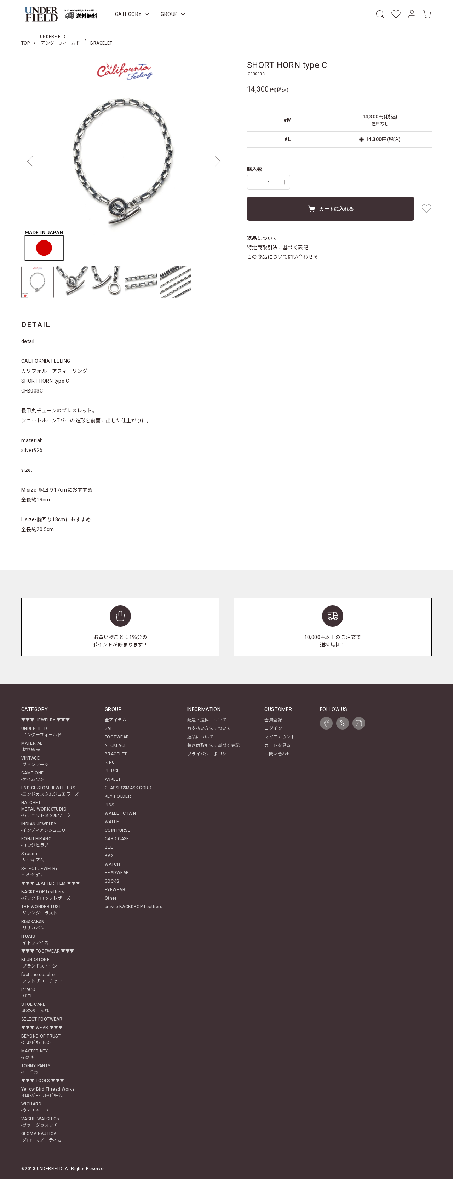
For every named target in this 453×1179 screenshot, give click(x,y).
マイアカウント (279, 736)
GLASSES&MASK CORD (128, 787)
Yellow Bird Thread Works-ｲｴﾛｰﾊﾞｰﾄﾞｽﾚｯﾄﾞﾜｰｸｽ (48, 1092)
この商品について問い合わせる (283, 257)
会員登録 (273, 720)
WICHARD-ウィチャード (35, 1107)
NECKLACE (116, 745)
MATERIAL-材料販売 (31, 746)
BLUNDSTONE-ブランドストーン (39, 963)
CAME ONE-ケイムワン (33, 776)
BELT (110, 847)
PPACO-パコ (28, 992)
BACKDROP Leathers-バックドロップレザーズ (45, 895)
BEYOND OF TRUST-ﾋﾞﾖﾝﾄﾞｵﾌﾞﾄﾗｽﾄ (41, 1039)
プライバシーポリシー (209, 753)
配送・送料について (207, 720)
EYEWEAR (115, 889)
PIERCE (112, 770)
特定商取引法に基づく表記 (277, 247)
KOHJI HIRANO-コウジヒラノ (36, 842)
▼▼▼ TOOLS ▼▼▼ (42, 1080)
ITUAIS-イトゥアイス (34, 939)
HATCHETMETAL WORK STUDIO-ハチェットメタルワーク (46, 809)
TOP (25, 43)
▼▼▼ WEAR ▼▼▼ (42, 1027)
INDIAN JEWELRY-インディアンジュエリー (45, 827)
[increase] (284, 182)
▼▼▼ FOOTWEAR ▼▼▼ (47, 951)
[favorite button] (426, 208)
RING (110, 762)
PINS (109, 804)
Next (216, 161)
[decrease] (252, 182)
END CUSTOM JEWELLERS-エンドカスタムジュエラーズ (50, 791)
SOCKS (112, 881)
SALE (110, 728)
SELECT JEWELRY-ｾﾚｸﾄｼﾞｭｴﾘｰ (39, 871)
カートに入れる (336, 208)
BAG (109, 855)
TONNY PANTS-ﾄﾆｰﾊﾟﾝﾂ (36, 1069)
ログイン (273, 728)
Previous (32, 161)
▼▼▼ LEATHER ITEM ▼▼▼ (50, 883)
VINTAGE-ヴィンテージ (35, 761)
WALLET (113, 821)
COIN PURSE (117, 830)
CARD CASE (117, 838)
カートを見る (277, 745)
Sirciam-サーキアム (32, 857)
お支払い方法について (209, 728)
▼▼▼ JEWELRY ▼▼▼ (45, 720)
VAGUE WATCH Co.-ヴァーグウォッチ (40, 1122)
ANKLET (113, 779)
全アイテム (115, 720)
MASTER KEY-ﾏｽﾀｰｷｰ (34, 1054)
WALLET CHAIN (120, 813)
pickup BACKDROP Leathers (133, 906)
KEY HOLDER (118, 796)
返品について (262, 238)
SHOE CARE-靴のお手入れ (35, 1007)
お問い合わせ (277, 753)
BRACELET (101, 43)
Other (110, 898)
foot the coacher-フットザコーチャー (41, 977)
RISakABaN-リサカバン (33, 924)
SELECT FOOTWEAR (41, 1019)
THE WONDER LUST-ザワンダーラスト (41, 910)
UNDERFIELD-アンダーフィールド (41, 731)
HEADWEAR (117, 872)
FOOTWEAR (117, 736)
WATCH (112, 864)
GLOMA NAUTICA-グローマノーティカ (41, 1137)
